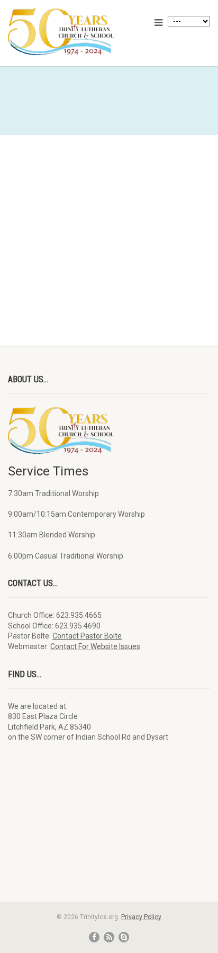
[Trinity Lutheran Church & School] (73, 31)
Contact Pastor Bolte (87, 636)
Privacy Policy (141, 917)
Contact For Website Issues (95, 646)
